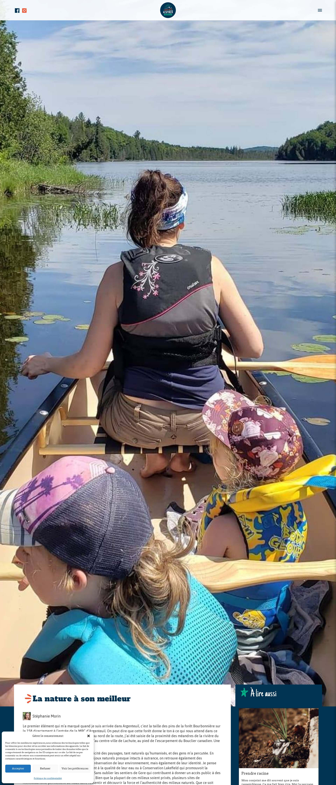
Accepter (18, 768)
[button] (88, 736)
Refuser (45, 768)
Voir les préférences (75, 768)
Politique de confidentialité (48, 778)
